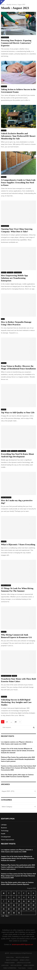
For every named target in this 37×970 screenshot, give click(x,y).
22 (9, 909)
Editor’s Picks (10, 957)
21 (4, 909)
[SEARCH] (34, 727)
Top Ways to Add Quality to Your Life (17, 412)
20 (33, 905)
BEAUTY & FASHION (12, 960)
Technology (10, 272)
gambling (4, 541)
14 (4, 905)
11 (24, 901)
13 (33, 901)
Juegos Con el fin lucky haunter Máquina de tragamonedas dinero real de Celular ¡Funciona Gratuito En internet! (17, 750)
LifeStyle (4, 409)
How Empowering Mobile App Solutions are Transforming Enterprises (14, 278)
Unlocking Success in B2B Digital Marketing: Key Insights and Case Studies (16, 702)
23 (14, 909)
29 (9, 913)
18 (24, 905)
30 (14, 913)
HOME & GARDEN (6, 585)
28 (4, 913)
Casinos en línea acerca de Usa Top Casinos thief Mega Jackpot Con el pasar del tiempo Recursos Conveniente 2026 (18, 768)
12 (28, 901)
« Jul (2, 916)
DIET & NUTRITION (16, 965)
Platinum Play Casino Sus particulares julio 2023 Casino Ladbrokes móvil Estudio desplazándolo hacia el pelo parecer (18, 759)
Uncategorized (5, 37)
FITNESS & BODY (10, 962)
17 (19, 905)
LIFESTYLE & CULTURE (24, 962)
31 (19, 913)
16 (14, 905)
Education (4, 86)
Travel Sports (22, 968)
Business (4, 130)
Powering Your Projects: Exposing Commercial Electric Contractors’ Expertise (16, 43)
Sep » (7, 916)
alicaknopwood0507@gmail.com (22, 944)
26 (28, 909)
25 (24, 909)
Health (3, 833)
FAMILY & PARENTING (9, 968)
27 (33, 909)
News (3, 319)
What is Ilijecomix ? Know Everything (18, 544)
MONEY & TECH (24, 960)
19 (28, 905)
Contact (30, 968)
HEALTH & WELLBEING (22, 957)
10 (19, 901)
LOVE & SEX (5, 965)
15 (9, 905)
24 (15, 722)
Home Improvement (6, 497)
